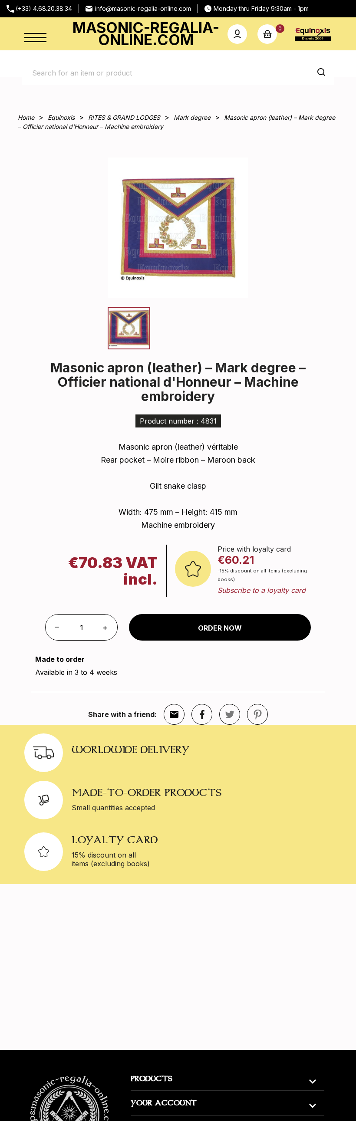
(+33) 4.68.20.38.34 (44, 8)
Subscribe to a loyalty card (262, 590)
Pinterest (257, 714)
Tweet (230, 714)
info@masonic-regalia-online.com (143, 8)
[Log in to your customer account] (237, 34)
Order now (220, 628)
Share (202, 714)
